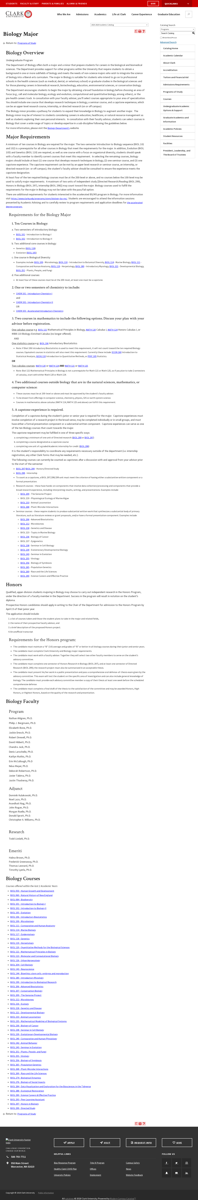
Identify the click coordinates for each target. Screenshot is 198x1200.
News (128, 1169)
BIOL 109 (38, 262)
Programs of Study (27, 43)
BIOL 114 (109, 262)
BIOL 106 (44, 343)
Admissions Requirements (176, 84)
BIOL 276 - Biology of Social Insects (27, 1082)
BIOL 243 (24, 554)
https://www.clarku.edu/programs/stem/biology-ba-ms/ (39, 198)
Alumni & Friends (77, 3)
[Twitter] (176, 1163)
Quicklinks (171, 3)
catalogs (69, 1198)
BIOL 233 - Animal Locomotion (25, 1016)
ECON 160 (116, 352)
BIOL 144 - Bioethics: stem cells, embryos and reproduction (39, 973)
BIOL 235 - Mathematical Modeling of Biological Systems (38, 1021)
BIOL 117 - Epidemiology (22, 934)
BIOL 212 (24, 523)
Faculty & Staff (29, 3)
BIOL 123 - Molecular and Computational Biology (34, 956)
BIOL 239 (24, 549)
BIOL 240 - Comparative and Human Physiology (33, 1038)
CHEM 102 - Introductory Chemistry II (34, 302)
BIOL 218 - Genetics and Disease (26, 1008)
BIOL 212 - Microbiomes (22, 999)
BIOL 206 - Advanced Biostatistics (26, 986)
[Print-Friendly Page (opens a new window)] (139, 31)
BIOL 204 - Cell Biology (21, 964)
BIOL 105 (31, 252)
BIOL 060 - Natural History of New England (31, 895)
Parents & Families (53, 3)
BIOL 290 (24, 575)
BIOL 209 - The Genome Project (25, 995)
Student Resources (172, 136)
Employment (95, 1175)
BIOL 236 (24, 536)
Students (11, 3)
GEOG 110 (41, 356)
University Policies (62, 1175)
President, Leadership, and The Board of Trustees (176, 152)
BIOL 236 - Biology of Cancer (24, 1025)
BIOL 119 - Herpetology (22, 943)
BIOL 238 (24, 545)
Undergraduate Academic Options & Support (176, 108)
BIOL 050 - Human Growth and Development (32, 890)
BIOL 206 (24, 519)
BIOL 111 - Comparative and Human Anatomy (32, 925)
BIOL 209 (24, 493)
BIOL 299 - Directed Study (22, 1108)
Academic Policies (172, 128)
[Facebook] (166, 1163)
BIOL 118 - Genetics (20, 938)
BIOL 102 (20, 238)
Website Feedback (134, 1175)
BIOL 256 (24, 562)
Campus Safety (133, 1162)
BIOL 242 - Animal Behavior (23, 1043)
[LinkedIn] (186, 1173)
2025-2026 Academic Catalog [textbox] (102, 25)
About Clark (169, 62)
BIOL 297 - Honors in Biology (24, 1103)
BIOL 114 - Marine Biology (23, 930)
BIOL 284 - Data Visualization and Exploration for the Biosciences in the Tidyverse (50, 1086)
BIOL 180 (79, 266)
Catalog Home (170, 48)
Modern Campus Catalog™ (123, 1198)
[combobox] (119, 25)
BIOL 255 (24, 558)
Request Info (143, 1142)
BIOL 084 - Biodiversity (21, 899)
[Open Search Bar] (188, 14)
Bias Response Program (65, 1162)
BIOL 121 (42, 329)
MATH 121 (70, 365)
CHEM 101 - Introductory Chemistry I (34, 293)
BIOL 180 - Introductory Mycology (26, 977)
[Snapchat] (166, 1173)
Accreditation (170, 70)
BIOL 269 (24, 571)
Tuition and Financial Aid (175, 77)
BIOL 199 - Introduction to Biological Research (33, 982)
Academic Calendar (173, 55)
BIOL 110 (63, 262)
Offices (93, 1169)
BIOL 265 (24, 567)
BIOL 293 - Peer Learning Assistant (27, 1099)
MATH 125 (83, 365)
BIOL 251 (20, 270)
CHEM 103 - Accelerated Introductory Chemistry (39, 310)
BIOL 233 (24, 502)
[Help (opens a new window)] (143, 31)
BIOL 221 (113, 266)
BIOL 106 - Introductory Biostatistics (28, 916)
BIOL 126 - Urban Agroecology (25, 960)
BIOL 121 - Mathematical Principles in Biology (33, 951)
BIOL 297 (89, 437)
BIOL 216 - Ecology (19, 1003)
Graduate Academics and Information (176, 119)
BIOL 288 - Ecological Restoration (27, 1090)
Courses (167, 99)
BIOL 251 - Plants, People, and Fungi (28, 1051)
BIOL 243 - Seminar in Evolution (26, 1047)
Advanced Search (168, 42)
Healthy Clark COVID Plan (65, 1169)
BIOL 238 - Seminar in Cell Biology (27, 1029)
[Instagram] (186, 1163)
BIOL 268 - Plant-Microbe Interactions (29, 1069)
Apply (71, 1142)
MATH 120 (91, 329)
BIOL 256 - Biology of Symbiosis (26, 1060)
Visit (106, 1142)
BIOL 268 (24, 506)
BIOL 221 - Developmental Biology (27, 1012)
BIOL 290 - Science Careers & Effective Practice (33, 1095)
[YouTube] (176, 1173)
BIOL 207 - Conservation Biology (26, 990)
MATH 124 (113, 329)
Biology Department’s (59, 128)
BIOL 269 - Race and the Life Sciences (28, 1073)
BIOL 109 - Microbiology (22, 921)
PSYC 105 (92, 356)
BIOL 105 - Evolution (20, 912)
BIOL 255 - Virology (19, 1056)
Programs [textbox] (165, 29)
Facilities (167, 143)
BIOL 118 (30, 248)
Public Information (46, 1192)
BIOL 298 (84, 446)
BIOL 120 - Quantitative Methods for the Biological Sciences (40, 947)
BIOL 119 (55, 266)
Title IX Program (97, 1162)
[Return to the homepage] (27, 1141)
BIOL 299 (77, 437)
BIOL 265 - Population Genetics (25, 1064)
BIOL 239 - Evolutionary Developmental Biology (34, 1034)
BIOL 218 (24, 528)
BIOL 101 (20, 234)
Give (153, 3)
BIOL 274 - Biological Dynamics (25, 1077)
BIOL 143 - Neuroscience (22, 969)
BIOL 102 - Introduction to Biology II (28, 908)
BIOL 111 (135, 262)
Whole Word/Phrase (169, 38)
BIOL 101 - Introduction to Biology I (28, 903)
